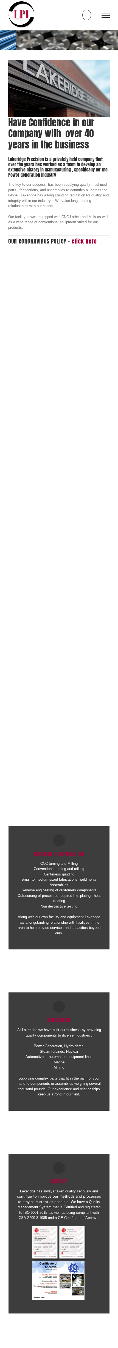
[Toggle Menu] (105, 15)
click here (84, 241)
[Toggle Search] (86, 15)
